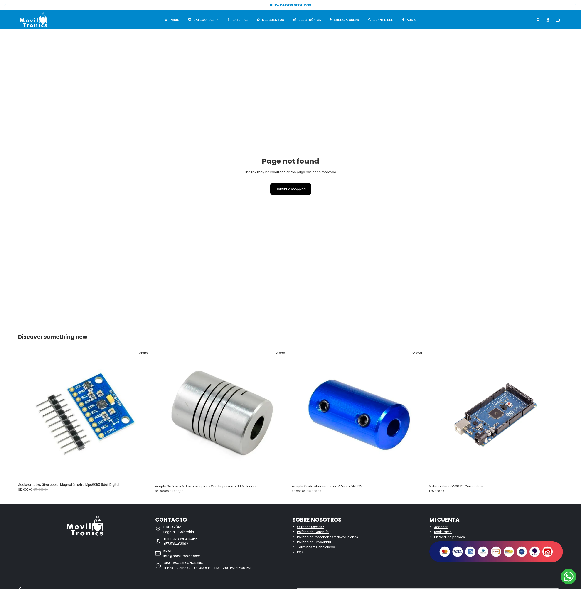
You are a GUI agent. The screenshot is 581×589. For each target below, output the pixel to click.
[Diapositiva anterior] (5, 5)
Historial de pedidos (449, 537)
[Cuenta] (548, 20)
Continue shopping (291, 189)
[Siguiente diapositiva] (576, 5)
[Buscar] (538, 20)
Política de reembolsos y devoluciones (327, 537)
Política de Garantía (313, 532)
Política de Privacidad (314, 542)
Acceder (441, 527)
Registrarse (443, 532)
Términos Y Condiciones (316, 547)
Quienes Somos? (310, 527)
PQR (300, 552)
